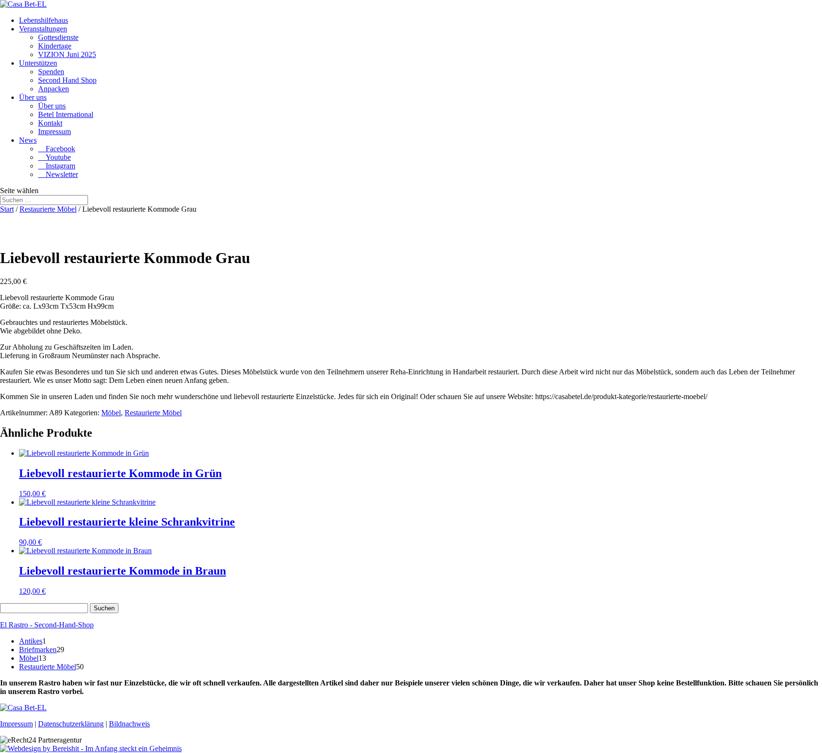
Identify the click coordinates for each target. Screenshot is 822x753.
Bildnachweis (129, 724)
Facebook (56, 149)
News (28, 140)
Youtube (54, 157)
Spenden (51, 72)
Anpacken (53, 89)
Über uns (33, 97)
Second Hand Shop (67, 80)
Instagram (56, 166)
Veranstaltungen (43, 29)
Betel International (65, 114)
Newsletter (58, 174)
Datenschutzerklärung (71, 724)
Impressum (54, 131)
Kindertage (54, 46)
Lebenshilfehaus (43, 20)
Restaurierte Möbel (48, 209)
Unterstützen (38, 63)
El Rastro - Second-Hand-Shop (47, 625)
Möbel (111, 413)
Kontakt (50, 123)
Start (7, 209)
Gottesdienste (58, 37)
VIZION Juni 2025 (67, 54)
